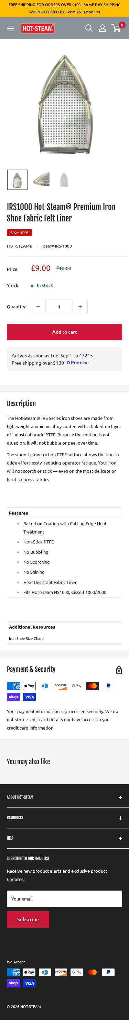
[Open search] (89, 28)
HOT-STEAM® (20, 246)
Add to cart (64, 332)
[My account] (102, 28)
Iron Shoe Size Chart (26, 638)
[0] (116, 28)
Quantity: (16, 306)
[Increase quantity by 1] (80, 306)
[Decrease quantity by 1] (38, 306)
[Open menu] (10, 28)
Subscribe (28, 919)
